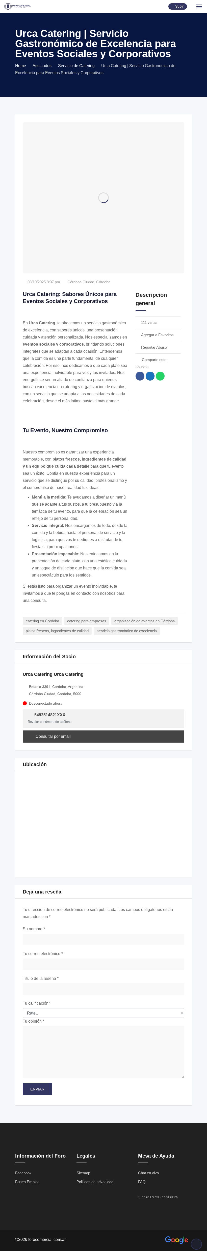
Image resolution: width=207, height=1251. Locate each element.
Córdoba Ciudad (80, 282)
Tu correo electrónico (43, 953)
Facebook (23, 1173)
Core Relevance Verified (160, 1197)
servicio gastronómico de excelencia (127, 631)
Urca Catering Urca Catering (53, 674)
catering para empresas (86, 621)
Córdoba (103, 282)
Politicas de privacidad (94, 1182)
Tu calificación (36, 1003)
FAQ (142, 1182)
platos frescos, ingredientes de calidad (57, 631)
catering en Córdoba (42, 621)
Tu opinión (33, 1021)
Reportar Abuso (154, 347)
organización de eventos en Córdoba (144, 621)
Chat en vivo (148, 1173)
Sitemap (83, 1173)
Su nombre (34, 929)
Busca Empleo (27, 1182)
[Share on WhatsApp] (160, 376)
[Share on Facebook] (140, 376)
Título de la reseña (41, 978)
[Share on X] (150, 376)
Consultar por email (53, 736)
